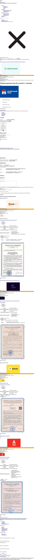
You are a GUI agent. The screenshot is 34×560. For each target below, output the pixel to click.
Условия (3, 112)
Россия (1, 518)
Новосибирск (2, 519)
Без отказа (5, 6)
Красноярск (17, 518)
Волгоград (3, 518)
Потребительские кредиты (8, 10)
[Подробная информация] (0, 364)
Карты (3, 12)
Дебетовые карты (6, 15)
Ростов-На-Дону (10, 519)
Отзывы (3, 115)
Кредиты (3, 9)
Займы (3, 5)
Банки (3, 16)
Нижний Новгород (24, 518)
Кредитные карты (6, 13)
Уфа (21, 519)
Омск (5, 519)
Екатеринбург (11, 518)
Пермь (7, 519)
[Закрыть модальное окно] (0, 278)
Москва (20, 518)
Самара (14, 519)
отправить (18, 58)
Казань (14, 518)
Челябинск (24, 519)
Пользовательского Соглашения (15, 187)
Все (4, 8)
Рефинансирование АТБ (3, 198)
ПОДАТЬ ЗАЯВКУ (3, 360)
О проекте (3, 521)
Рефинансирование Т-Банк (4, 362)
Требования (3, 114)
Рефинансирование (6, 11)
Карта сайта (3, 523)
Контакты (3, 522)
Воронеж (7, 518)
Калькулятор (4, 113)
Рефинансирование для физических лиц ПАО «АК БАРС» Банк (9, 280)
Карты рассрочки (6, 14)
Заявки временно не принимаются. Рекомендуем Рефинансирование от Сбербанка (12, 61)
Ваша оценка (2, 178)
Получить (1, 296)
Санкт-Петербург (18, 519)
